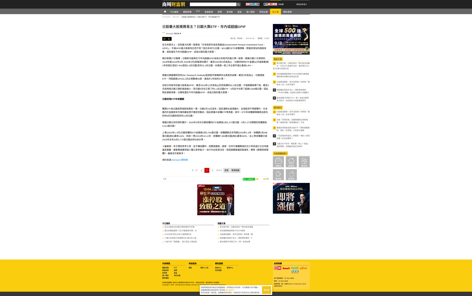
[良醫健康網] (295, 268)
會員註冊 (299, 4)
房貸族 (291, 166)
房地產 (164, 273)
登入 (305, 4)
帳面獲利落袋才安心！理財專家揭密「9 (236, 238)
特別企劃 (177, 275)
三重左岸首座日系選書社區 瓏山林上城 (180, 238)
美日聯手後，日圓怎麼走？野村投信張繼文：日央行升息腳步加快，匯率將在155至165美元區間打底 (291, 66)
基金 (175, 273)
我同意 (267, 290)
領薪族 (278, 166)
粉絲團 (281, 4)
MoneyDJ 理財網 (172, 34)
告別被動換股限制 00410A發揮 (232, 230)
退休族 (278, 179)
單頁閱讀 (235, 170)
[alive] (303, 268)
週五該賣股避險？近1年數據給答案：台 (180, 230)
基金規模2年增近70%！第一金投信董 (235, 242)
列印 (267, 179)
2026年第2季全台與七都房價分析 (178, 234)
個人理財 (165, 275)
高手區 (291, 179)
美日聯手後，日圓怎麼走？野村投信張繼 (236, 227)
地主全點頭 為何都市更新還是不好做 (179, 227)
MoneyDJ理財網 (180, 160)
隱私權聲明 (229, 290)
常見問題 (218, 270)
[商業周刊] (277, 268)
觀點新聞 (165, 268)
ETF (175, 268)
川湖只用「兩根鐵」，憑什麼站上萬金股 (180, 242)
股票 (175, 270)
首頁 (167, 11)
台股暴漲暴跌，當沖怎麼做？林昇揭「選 (236, 234)
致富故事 (165, 270)
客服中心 (230, 268)
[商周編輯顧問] (295, 272)
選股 (190, 268)
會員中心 (218, 268)
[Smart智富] (286, 268)
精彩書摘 (165, 278)
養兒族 (304, 166)
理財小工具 (204, 268)
